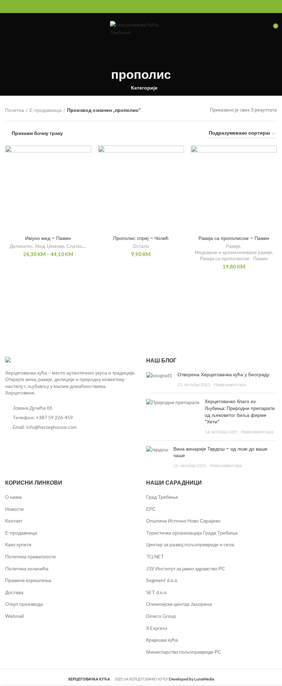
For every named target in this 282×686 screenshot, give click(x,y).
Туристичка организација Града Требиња (192, 533)
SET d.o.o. (156, 592)
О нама (13, 497)
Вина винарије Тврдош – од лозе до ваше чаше (220, 452)
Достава (14, 592)
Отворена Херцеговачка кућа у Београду (223, 374)
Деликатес (21, 246)
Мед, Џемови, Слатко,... (60, 246)
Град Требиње (162, 497)
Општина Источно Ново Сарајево (183, 521)
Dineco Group (161, 616)
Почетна (14, 110)
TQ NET (155, 556)
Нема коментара (230, 384)
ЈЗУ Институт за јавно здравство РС (185, 568)
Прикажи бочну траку (37, 133)
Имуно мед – (48, 238)
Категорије (144, 87)
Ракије (233, 246)
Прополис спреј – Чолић (141, 238)
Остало (141, 246)
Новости (14, 509)
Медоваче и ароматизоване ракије (233, 252)
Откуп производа (24, 604)
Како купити (18, 544)
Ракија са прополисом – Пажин (233, 238)
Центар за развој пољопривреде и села (190, 544)
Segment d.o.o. (162, 580)
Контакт (13, 521)
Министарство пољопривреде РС (183, 652)
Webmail (14, 616)
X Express (156, 628)
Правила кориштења (28, 580)
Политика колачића (26, 568)
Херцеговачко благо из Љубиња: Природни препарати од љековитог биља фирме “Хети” (240, 411)
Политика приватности (30, 556)
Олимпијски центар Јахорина (179, 604)
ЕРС (151, 509)
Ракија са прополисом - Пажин (234, 258)
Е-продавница (46, 110)
